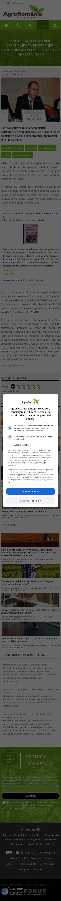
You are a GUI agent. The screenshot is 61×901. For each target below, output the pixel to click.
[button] (31, 445)
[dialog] (30, 450)
